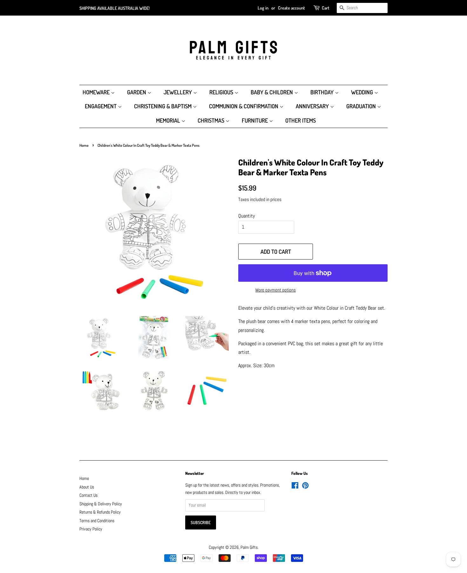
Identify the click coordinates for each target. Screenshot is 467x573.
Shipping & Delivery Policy (100, 504)
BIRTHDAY (322, 92)
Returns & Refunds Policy (100, 512)
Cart (325, 7)
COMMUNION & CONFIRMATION (244, 106)
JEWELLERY (178, 92)
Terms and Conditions (96, 520)
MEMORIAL (168, 120)
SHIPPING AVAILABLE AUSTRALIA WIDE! (114, 8)
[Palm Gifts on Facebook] (295, 486)
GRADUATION (361, 106)
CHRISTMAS (212, 120)
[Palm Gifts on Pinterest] (305, 486)
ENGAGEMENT (101, 106)
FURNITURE (255, 120)
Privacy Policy (90, 529)
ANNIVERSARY (313, 106)
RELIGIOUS (221, 92)
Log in (263, 7)
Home (84, 145)
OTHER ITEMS (300, 120)
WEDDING (362, 92)
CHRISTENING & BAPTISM (163, 106)
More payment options (275, 290)
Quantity (246, 215)
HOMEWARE (97, 92)
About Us (86, 487)
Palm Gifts (249, 547)
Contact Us (88, 495)
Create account (291, 7)
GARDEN (137, 92)
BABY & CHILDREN (272, 92)
